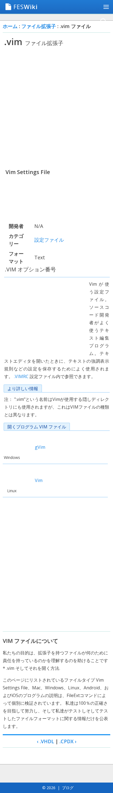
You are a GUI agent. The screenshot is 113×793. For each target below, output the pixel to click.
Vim (39, 480)
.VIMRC (21, 376)
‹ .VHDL (45, 741)
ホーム (10, 26)
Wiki (25, 6)
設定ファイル (49, 239)
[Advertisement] (56, 107)
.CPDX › (68, 741)
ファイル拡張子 (38, 26)
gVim (40, 447)
